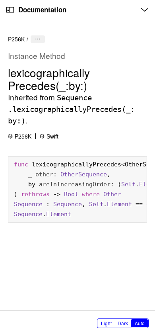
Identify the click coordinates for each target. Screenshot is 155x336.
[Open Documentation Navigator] (10, 10)
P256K (16, 39)
